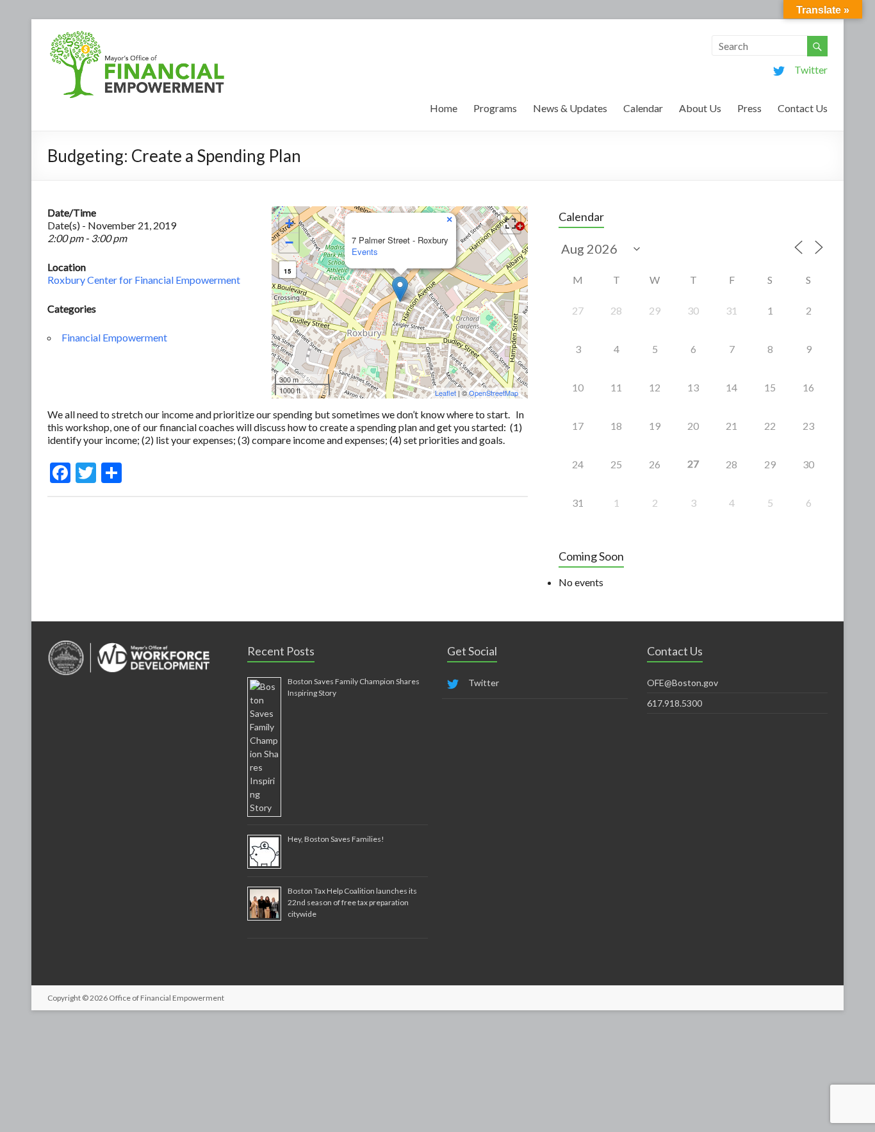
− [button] (289, 242)
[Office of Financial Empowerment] (137, 35)
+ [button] (289, 223)
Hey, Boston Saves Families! (336, 839)
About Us (700, 108)
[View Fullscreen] (510, 223)
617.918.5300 (674, 703)
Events (365, 251)
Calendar (643, 108)
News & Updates (570, 108)
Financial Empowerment (114, 337)
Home (443, 108)
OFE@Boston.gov (682, 682)
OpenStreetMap (493, 393)
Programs (495, 108)
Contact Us (803, 108)
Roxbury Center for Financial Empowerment (143, 280)
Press (749, 108)
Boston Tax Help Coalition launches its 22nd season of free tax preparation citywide (352, 902)
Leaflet (445, 393)
